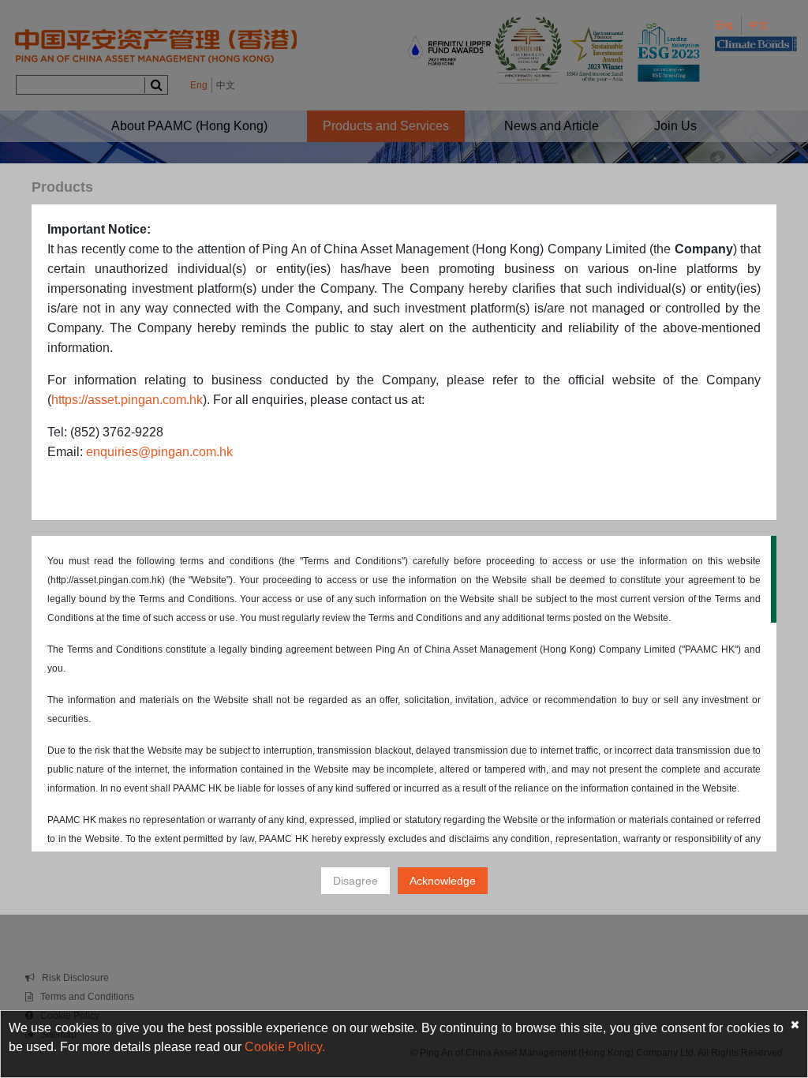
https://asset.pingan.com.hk (127, 399)
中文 (759, 25)
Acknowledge (443, 880)
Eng (724, 25)
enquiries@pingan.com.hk (159, 452)
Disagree (355, 880)
